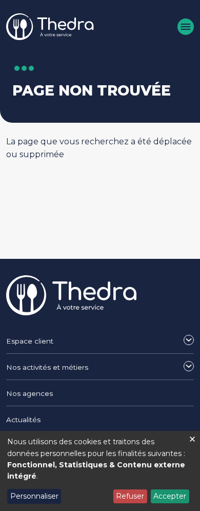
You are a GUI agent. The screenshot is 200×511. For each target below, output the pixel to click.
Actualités (23, 419)
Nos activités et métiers (47, 367)
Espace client (29, 341)
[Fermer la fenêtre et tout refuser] (192, 437)
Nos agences (29, 393)
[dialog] (100, 471)
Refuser (130, 496)
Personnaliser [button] (34, 496)
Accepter (169, 496)
